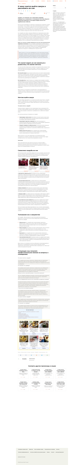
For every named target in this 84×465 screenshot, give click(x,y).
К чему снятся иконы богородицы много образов (48, 370)
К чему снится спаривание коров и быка (23, 370)
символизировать (42, 352)
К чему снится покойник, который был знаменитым (23, 383)
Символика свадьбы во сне (23, 314)
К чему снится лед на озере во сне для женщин (35, 370)
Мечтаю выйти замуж (22, 313)
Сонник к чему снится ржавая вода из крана (35, 383)
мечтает (29, 352)
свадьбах (36, 352)
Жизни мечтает (24, 352)
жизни (19, 352)
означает (32, 352)
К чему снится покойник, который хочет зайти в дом (61, 383)
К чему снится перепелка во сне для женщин (48, 383)
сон (46, 352)
